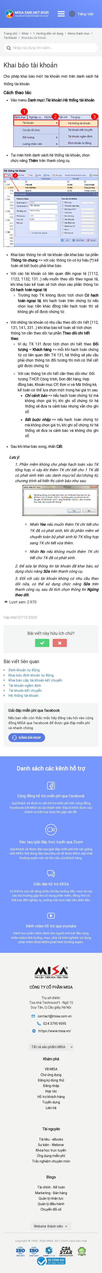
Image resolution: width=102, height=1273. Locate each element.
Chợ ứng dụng (51, 1075)
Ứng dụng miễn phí (51, 1156)
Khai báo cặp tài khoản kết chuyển (35, 680)
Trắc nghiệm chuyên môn (51, 1161)
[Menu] (61, 13)
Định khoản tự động (24, 670)
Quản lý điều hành (51, 1204)
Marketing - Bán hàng (51, 1193)
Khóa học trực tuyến (51, 1150)
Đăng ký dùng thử (51, 1080)
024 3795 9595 (54, 1023)
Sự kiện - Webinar (51, 1145)
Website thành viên (49, 1226)
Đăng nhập (51, 1086)
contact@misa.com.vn (55, 1016)
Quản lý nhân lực (51, 1198)
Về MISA (51, 1069)
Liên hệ (51, 1108)
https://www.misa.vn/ (54, 1031)
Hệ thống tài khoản (23, 695)
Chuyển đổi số (51, 1209)
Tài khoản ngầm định (25, 685)
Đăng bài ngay (30, 738)
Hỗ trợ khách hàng (51, 1097)
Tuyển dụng (51, 1102)
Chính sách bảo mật (74, 1241)
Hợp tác (51, 1091)
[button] (42, 643)
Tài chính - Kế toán (51, 1187)
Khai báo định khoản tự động (31, 675)
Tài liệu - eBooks (51, 1139)
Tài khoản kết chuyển (25, 690)
